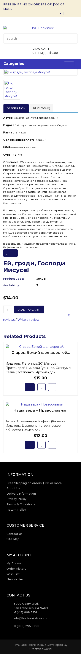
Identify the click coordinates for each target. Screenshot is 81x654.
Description (16, 108)
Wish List (13, 574)
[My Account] (58, 13)
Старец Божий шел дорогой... (40, 352)
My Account (15, 563)
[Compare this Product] (14, 253)
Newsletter (14, 579)
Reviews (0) (41, 108)
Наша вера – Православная (40, 410)
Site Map (12, 539)
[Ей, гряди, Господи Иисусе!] (40, 72)
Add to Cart (29, 309)
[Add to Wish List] (6, 253)
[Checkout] (74, 13)
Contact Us (14, 533)
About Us (13, 488)
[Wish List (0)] (67, 13)
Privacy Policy (16, 498)
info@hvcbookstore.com (31, 618)
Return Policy (16, 509)
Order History (16, 568)
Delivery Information (21, 493)
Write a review (28, 320)
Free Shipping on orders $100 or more (34, 483)
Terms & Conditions (20, 504)
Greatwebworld (40, 649)
